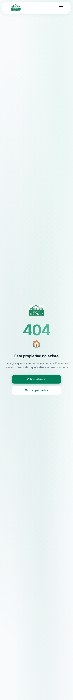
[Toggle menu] (61, 8)
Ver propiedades (36, 390)
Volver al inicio (36, 379)
